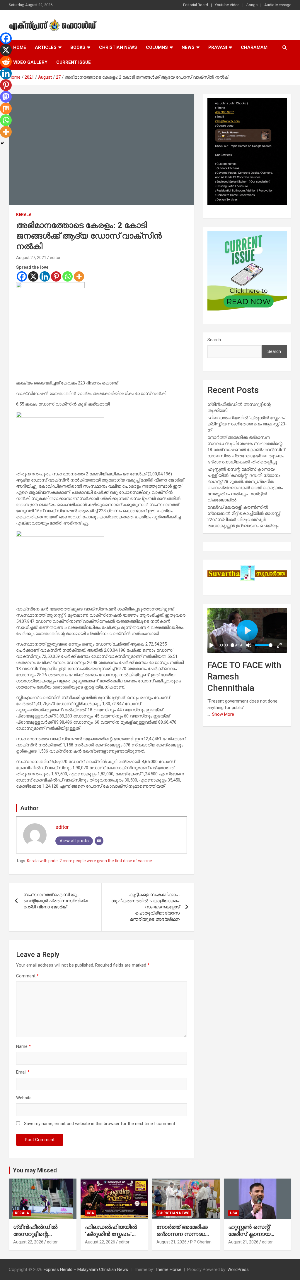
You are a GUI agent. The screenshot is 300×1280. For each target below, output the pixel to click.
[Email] (99, 840)
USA (90, 1213)
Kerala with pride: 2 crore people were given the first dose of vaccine (89, 860)
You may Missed (35, 1170)
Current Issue (73, 62)
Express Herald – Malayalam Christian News (86, 1269)
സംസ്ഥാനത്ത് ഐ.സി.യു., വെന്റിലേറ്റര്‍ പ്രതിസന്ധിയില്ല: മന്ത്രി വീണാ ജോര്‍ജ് (56, 901)
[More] (79, 276)
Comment (27, 976)
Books (77, 47)
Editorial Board (195, 5)
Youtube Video (227, 5)
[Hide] (2, 143)
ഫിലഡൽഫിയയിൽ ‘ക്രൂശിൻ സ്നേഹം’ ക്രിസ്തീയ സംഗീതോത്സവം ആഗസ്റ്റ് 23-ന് (247, 424)
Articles (46, 47)
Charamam (254, 47)
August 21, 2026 (171, 1242)
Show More (223, 714)
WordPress (238, 1269)
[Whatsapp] (67, 276)
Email (23, 1072)
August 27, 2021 (31, 257)
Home (19, 47)
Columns (157, 47)
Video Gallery (30, 62)
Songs (252, 5)
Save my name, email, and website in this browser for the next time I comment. (100, 1123)
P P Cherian (201, 1242)
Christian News (118, 47)
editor (55, 257)
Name (23, 1046)
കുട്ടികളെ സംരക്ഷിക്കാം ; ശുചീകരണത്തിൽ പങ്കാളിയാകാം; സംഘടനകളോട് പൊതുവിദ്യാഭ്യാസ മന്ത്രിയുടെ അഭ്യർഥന (145, 907)
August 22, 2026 (28, 1242)
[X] (33, 276)
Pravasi (217, 47)
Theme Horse (168, 1269)
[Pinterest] (56, 276)
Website (24, 1097)
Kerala (23, 214)
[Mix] (6, 108)
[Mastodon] (6, 97)
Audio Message (277, 5)
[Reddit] (6, 62)
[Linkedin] (45, 276)
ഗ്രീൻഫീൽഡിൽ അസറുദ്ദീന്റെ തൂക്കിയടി (35, 1234)
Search (214, 339)
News (188, 47)
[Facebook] (22, 276)
